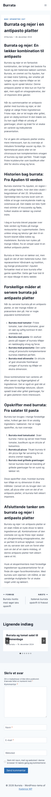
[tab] (20, 653)
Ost (23, 19)
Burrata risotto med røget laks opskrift (11, 600)
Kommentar (11, 684)
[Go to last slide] (7, 641)
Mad (6, 19)
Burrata (9, 37)
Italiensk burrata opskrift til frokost (39, 598)
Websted (10, 753)
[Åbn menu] (45, 5)
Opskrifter (15, 19)
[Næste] (44, 641)
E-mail (9, 740)
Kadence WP (25, 789)
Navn (9, 727)
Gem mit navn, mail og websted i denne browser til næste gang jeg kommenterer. (26, 761)
